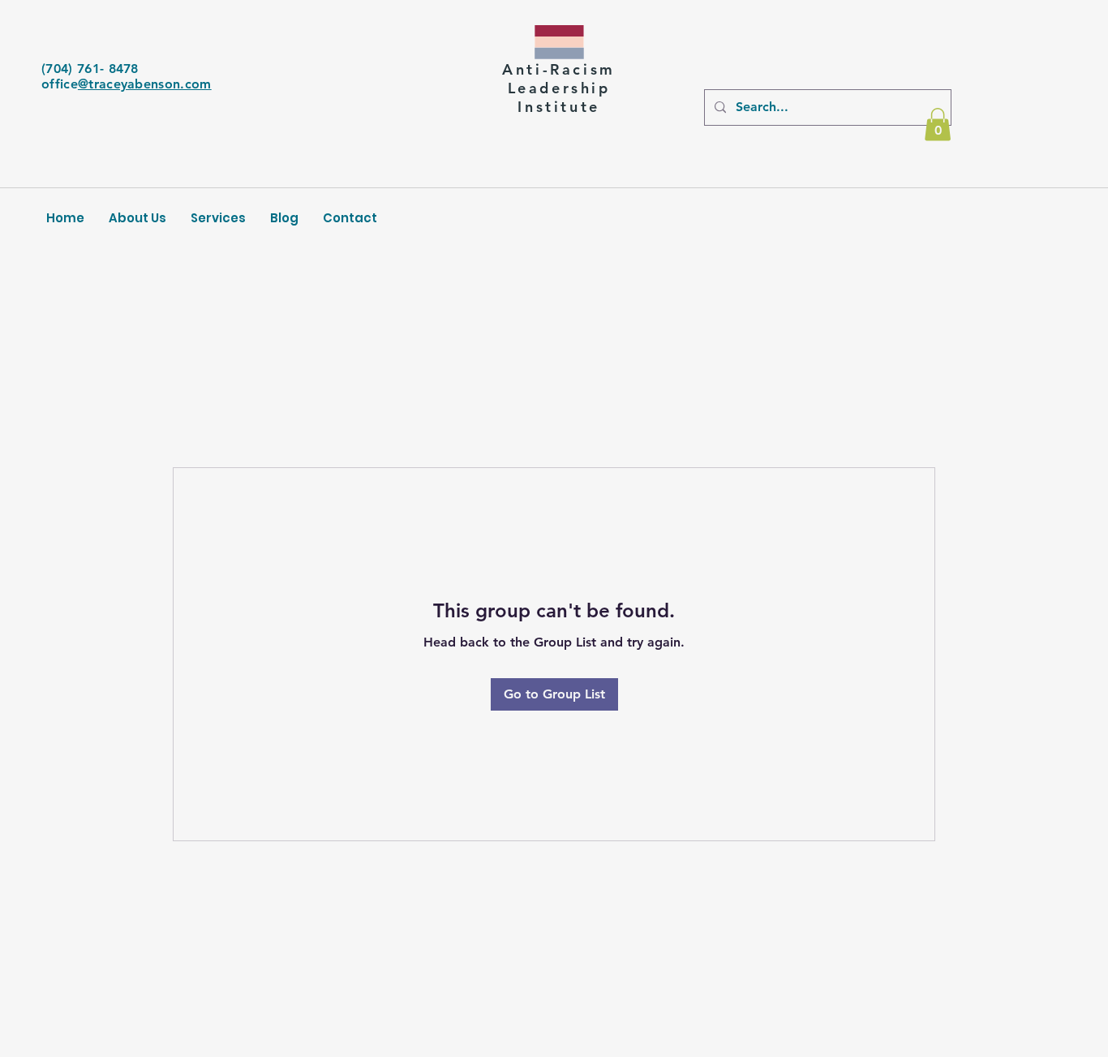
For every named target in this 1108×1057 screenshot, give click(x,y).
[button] (937, 124)
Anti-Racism (559, 69)
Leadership (559, 88)
